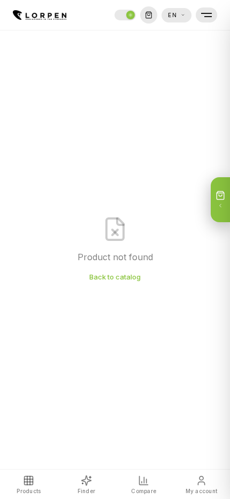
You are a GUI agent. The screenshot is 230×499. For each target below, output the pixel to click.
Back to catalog (115, 277)
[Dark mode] (125, 15)
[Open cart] (148, 15)
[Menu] (206, 14)
